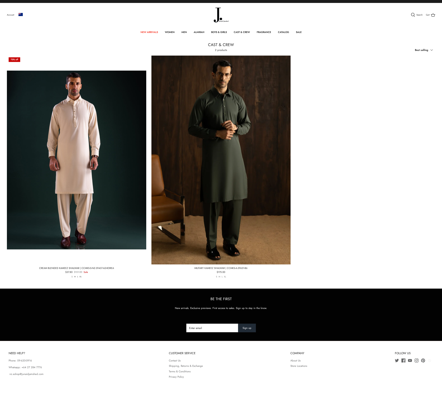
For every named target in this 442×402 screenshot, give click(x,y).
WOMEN (170, 32)
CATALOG (283, 32)
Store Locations (298, 366)
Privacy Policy (176, 377)
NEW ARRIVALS (149, 32)
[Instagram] (417, 360)
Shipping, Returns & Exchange (186, 366)
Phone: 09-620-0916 (20, 360)
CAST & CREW (242, 32)
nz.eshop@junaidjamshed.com (26, 374)
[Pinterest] (423, 360)
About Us (295, 360)
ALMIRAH (199, 32)
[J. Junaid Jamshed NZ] (221, 15)
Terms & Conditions (180, 371)
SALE (299, 32)
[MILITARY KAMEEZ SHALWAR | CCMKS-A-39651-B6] (221, 160)
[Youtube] (410, 360)
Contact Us (175, 360)
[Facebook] (403, 360)
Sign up (247, 328)
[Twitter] (397, 360)
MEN (184, 32)
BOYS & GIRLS (219, 32)
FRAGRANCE (264, 32)
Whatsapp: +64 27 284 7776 (25, 367)
